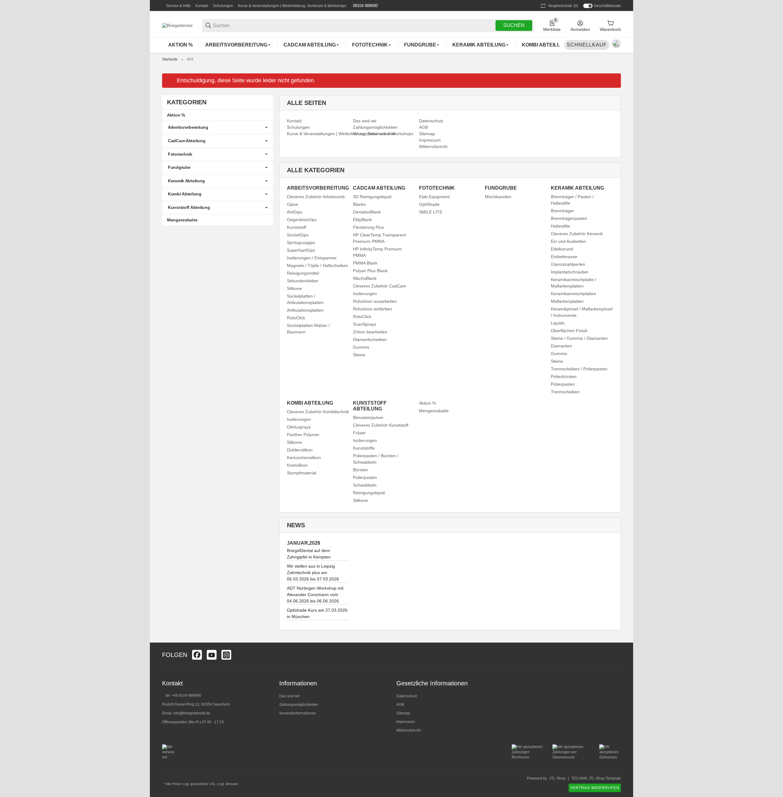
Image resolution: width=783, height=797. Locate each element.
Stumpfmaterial (301, 472)
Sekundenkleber (302, 280)
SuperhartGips (301, 250)
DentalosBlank (367, 211)
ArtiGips (294, 211)
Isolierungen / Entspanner (312, 257)
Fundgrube (179, 167)
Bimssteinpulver (368, 417)
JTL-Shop (557, 778)
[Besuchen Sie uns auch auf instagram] (226, 655)
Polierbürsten (564, 376)
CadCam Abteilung (187, 140)
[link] (217, 127)
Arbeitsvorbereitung (188, 127)
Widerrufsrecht (408, 730)
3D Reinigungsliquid (372, 196)
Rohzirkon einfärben (372, 308)
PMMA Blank (365, 263)
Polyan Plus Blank (370, 270)
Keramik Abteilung (186, 180)
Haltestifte (560, 226)
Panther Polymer (303, 434)
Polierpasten (563, 384)
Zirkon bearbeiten (370, 331)
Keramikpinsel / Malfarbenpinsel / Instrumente (582, 312)
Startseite (170, 59)
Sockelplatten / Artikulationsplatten (305, 299)
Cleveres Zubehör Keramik (577, 233)
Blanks (359, 204)
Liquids (558, 323)
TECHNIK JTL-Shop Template (596, 778)
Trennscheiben (565, 391)
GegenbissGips (302, 219)
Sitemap (403, 713)
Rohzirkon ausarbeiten (375, 301)
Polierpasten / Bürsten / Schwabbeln (375, 459)
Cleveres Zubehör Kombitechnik (318, 411)
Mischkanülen (498, 196)
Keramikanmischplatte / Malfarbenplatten (573, 282)
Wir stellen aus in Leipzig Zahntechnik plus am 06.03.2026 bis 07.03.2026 (313, 572)
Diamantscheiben (370, 339)
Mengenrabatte (434, 410)
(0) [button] (563, 6)
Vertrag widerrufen (594, 788)
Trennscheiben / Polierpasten (579, 368)
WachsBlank (365, 278)
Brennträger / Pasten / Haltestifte (572, 200)
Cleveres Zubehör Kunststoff (380, 425)
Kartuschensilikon (304, 457)
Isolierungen (365, 293)
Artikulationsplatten (305, 310)
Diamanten (561, 345)
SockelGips (298, 234)
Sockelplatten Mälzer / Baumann (308, 328)
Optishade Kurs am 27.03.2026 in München (317, 613)
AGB (400, 704)
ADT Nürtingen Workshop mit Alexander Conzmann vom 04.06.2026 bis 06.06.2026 (315, 594)
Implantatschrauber (569, 271)
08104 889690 (365, 5)
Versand (231, 784)
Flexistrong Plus (368, 227)
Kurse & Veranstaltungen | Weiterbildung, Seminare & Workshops (292, 6)
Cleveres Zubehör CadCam (379, 286)
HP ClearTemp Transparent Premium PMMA (379, 238)
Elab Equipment (434, 196)
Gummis (361, 347)
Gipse (292, 204)
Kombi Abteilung (185, 193)
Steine (359, 354)
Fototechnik (180, 154)
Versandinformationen (297, 713)
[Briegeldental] (177, 25)
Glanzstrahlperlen (568, 264)
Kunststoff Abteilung (189, 207)
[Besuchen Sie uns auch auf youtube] (212, 655)
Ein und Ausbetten (568, 241)
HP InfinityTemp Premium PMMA (377, 252)
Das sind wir (289, 696)
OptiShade (429, 204)
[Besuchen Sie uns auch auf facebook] (197, 655)
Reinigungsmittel (303, 273)
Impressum (405, 722)
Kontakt (201, 6)
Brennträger (562, 210)
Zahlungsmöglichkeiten (298, 704)
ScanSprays (364, 324)
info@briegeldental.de (191, 713)
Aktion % (427, 403)
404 (190, 59)
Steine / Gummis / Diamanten (579, 338)
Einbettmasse (564, 256)
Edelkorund (562, 249)
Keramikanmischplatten (573, 293)
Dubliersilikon (300, 449)
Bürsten (360, 469)
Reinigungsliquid (369, 492)
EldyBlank (362, 219)
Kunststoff (296, 227)
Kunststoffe (364, 448)
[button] (616, 655)
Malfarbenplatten (567, 301)
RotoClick (296, 317)
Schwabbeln (365, 485)
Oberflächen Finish (569, 330)
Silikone (294, 288)
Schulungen (223, 6)
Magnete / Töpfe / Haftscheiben (317, 265)
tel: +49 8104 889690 (183, 695)
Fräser (359, 432)
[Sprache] (616, 43)
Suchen (514, 25)
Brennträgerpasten (569, 218)
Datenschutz (406, 696)
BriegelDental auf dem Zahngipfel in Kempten (309, 553)
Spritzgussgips (301, 242)
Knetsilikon (297, 465)
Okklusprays (299, 426)
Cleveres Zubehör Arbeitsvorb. (316, 196)
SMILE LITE (430, 211)
